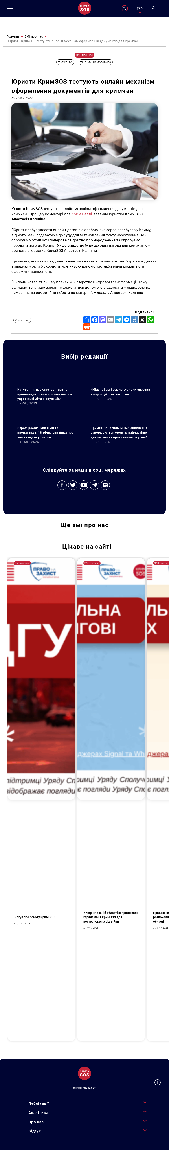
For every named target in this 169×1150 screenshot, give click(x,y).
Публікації (38, 1103)
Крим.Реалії (82, 214)
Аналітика (38, 1112)
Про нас (36, 1122)
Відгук (34, 1131)
